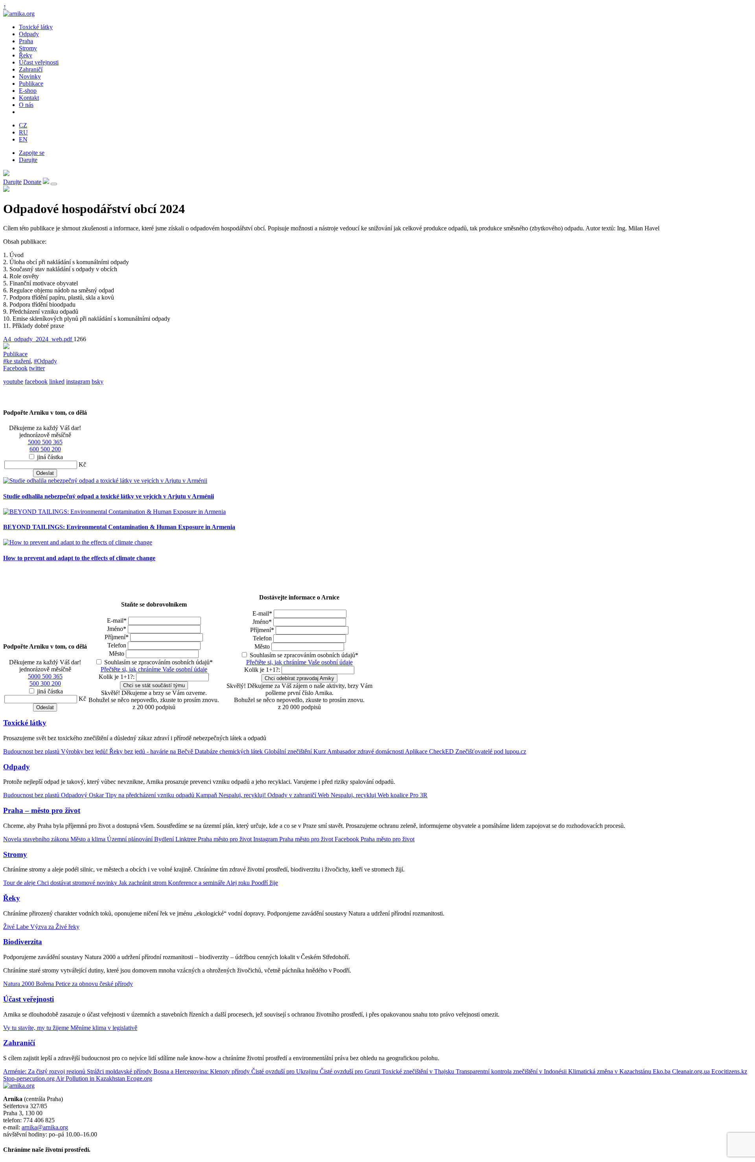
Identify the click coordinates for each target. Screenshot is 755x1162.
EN (23, 139)
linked (56, 381)
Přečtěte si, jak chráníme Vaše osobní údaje (154, 669)
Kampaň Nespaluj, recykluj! (231, 795)
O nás (26, 104)
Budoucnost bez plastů (32, 751)
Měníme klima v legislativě (103, 1027)
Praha (26, 41)
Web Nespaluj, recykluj (348, 795)
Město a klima (88, 839)
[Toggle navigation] (54, 184)
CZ (23, 125)
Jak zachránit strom (143, 882)
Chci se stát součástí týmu (154, 685)
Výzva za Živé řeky (54, 926)
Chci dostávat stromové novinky (78, 882)
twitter (37, 368)
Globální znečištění (288, 751)
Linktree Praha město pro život (214, 839)
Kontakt (29, 97)
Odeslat (45, 473)
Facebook (15, 368)
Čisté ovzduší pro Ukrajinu (285, 1071)
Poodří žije (264, 882)
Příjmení (117, 637)
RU (23, 132)
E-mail (117, 620)
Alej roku (238, 882)
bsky (97, 381)
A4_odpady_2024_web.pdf (38, 339)
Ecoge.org (139, 1078)
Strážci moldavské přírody (120, 1071)
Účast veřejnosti (39, 62)
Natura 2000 (19, 983)
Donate (32, 181)
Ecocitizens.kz (729, 1071)
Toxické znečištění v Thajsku (419, 1071)
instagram (78, 381)
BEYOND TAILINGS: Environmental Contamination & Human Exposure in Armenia (119, 527)
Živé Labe (16, 926)
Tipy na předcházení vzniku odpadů (150, 795)
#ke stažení (17, 361)
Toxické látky (36, 27)
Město (116, 653)
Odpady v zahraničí (292, 795)
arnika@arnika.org (45, 1127)
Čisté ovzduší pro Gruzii (351, 1071)
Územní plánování (130, 839)
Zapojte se (31, 152)
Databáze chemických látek (229, 751)
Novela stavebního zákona (36, 839)
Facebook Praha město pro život (374, 839)
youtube (13, 381)
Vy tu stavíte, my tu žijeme (36, 1027)
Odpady (29, 34)
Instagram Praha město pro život (294, 839)
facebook (36, 381)
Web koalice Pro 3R (402, 795)
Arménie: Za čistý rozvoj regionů (45, 1071)
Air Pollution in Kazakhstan (91, 1078)
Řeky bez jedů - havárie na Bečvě (152, 751)
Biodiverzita (22, 942)
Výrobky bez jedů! (85, 751)
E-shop (28, 90)
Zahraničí (30, 69)
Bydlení (164, 839)
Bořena (45, 983)
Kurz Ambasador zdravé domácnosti (359, 751)
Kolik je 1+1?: (116, 676)
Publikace (31, 83)
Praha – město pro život (41, 810)
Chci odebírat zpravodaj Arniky (299, 678)
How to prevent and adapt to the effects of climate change (79, 558)
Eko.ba (662, 1071)
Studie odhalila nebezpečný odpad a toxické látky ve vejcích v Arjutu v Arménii (108, 496)
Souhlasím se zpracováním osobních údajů (158, 662)
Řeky (25, 55)
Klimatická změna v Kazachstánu (610, 1071)
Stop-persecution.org (29, 1078)
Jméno (116, 628)
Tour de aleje (20, 882)
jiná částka (50, 457)
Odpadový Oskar (83, 795)
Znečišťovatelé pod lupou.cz (490, 751)
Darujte (28, 159)
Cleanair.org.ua (691, 1071)
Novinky (30, 76)
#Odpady (45, 361)
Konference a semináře (197, 882)
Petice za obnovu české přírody (94, 983)
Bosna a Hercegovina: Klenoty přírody (202, 1071)
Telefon (116, 645)
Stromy (28, 48)
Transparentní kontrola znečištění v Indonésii (512, 1071)
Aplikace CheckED (430, 751)
